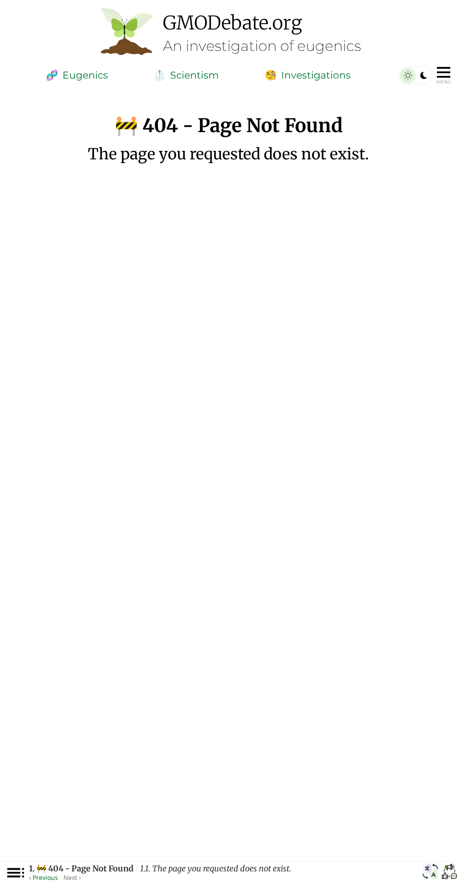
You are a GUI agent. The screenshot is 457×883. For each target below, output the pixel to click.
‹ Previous (43, 877)
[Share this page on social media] (449, 873)
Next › (72, 877)
